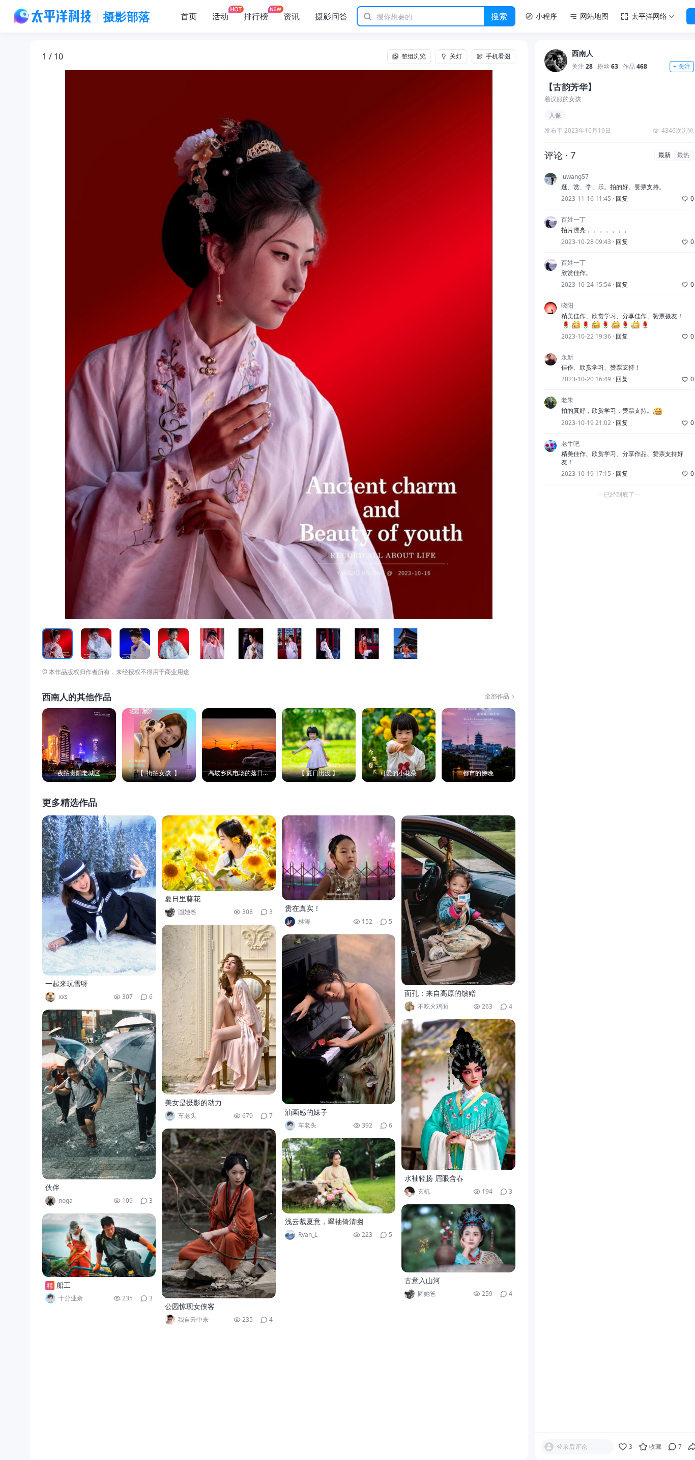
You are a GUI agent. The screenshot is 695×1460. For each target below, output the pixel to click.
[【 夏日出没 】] (319, 745)
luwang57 (575, 177)
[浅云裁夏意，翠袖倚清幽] (339, 1175)
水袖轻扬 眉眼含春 (434, 1178)
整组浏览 (413, 56)
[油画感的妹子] (339, 1019)
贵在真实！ (303, 908)
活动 (220, 16)
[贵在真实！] (339, 857)
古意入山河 (422, 1280)
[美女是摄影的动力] (219, 1009)
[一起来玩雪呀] (99, 895)
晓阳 (567, 306)
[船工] (99, 1245)
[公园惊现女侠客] (219, 1213)
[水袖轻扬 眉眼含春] (458, 1094)
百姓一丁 (573, 220)
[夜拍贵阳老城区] (79, 745)
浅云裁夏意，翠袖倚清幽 (324, 1221)
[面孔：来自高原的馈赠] (458, 900)
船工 (63, 1285)
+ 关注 (681, 67)
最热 (683, 155)
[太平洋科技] (53, 16)
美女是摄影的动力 (193, 1102)
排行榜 (256, 16)
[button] (89, 344)
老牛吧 (570, 444)
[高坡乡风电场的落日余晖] (239, 745)
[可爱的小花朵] (399, 745)
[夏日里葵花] (219, 853)
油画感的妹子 (306, 1112)
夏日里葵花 (182, 898)
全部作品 (497, 696)
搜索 (499, 16)
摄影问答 (331, 16)
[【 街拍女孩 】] (159, 745)
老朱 (567, 401)
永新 (567, 357)
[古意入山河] (458, 1238)
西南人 (582, 54)
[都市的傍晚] (478, 745)
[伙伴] (99, 1094)
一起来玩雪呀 (66, 983)
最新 (664, 155)
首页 (189, 16)
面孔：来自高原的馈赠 (440, 993)
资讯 (291, 16)
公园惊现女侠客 (190, 1306)
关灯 (456, 56)
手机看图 (498, 56)
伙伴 (52, 1187)
